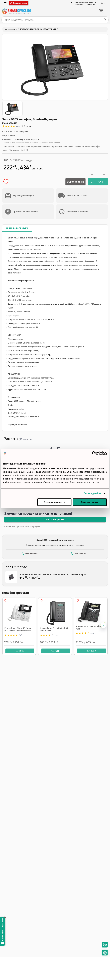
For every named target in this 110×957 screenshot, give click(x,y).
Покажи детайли (92, 493)
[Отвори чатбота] (105, 953)
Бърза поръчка (75, 182)
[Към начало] (16, 11)
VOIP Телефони (20, 131)
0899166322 (80, 4)
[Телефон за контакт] (105, 945)
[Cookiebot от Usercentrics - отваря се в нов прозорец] (94, 453)
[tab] (17, 228)
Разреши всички (89, 502)
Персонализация (53, 502)
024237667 (91, 4)
